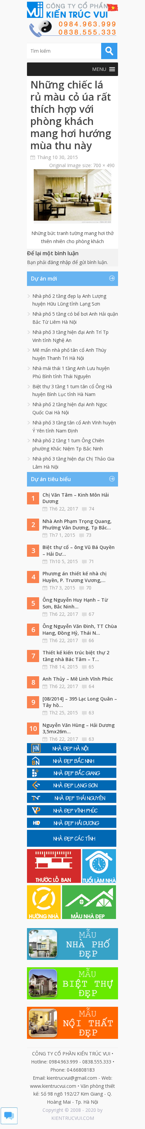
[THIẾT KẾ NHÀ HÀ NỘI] (71, 751)
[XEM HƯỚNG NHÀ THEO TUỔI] (44, 917)
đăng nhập (59, 262)
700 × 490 (104, 165)
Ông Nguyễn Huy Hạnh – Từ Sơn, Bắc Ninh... (75, 603)
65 (91, 666)
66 (91, 640)
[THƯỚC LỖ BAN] (54, 881)
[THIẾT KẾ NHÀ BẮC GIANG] (71, 776)
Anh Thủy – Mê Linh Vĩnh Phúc (77, 679)
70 (88, 587)
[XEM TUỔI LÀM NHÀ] (99, 881)
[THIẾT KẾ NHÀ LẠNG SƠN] (71, 788)
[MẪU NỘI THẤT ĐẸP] (72, 1037)
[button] (99, 69)
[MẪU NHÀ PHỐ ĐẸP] (72, 958)
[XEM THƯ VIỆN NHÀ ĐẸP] (89, 917)
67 (91, 614)
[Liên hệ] (72, 35)
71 (91, 561)
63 (91, 712)
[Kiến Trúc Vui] (72, 10)
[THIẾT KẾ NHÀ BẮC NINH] (71, 764)
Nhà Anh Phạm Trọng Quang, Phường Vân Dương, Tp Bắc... (77, 524)
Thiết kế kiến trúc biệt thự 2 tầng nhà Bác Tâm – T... (75, 655)
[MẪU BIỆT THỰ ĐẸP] (72, 997)
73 (88, 535)
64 (91, 686)
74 (91, 508)
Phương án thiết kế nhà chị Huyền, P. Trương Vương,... (74, 576)
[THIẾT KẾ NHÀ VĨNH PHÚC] (71, 813)
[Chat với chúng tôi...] (9, 1122)
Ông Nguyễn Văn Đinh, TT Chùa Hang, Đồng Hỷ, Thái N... (79, 629)
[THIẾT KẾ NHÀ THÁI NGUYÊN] (71, 801)
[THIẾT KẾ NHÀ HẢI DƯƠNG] (71, 826)
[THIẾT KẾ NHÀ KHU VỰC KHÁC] (71, 845)
